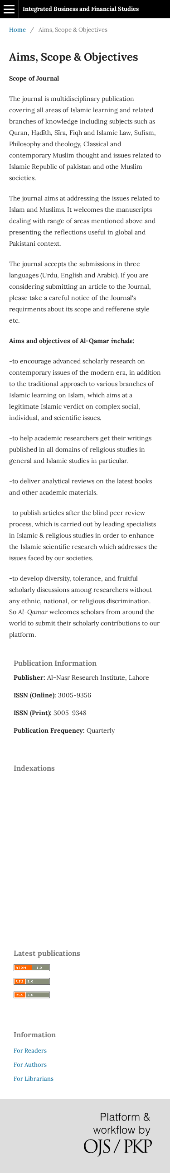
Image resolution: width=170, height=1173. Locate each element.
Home (17, 29)
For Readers (30, 1050)
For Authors (30, 1064)
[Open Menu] (9, 9)
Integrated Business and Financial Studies (81, 9)
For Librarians (33, 1078)
